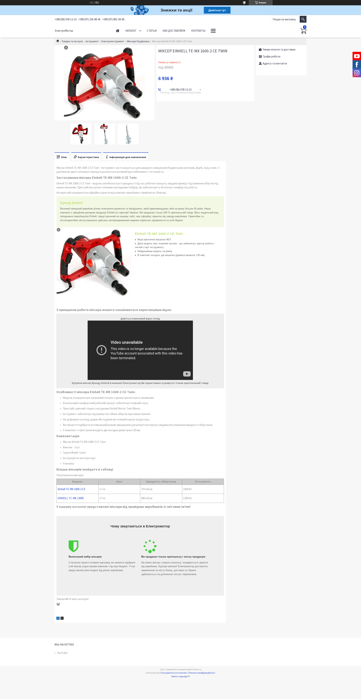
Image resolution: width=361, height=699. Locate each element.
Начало (117, 30)
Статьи (152, 30)
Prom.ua (197, 669)
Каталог (131, 30)
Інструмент (92, 41)
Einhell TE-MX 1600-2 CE (71, 489)
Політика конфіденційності (201, 672)
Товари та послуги (72, 41)
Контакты (198, 30)
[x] (62, 618)
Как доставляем (174, 30)
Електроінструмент (112, 41)
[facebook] (58, 618)
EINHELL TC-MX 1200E (71, 498)
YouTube (62, 653)
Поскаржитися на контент (174, 672)
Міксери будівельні (138, 41)
